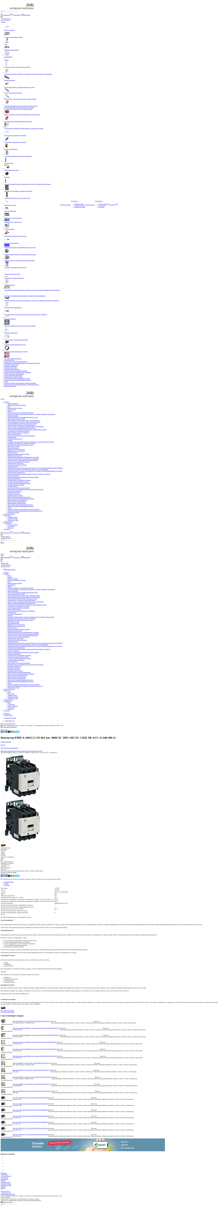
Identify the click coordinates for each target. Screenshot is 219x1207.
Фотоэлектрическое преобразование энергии (21, 506)
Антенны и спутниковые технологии (18, 462)
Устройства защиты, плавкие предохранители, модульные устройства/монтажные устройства (35, 471)
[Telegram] (18, 732)
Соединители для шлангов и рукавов (18, 431)
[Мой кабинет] (1, 17)
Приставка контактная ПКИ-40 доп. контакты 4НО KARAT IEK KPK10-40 (35, 1056)
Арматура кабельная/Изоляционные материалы (21, 428)
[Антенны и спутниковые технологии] (32, 264)
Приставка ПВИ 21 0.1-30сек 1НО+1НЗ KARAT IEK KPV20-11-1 (32, 1084)
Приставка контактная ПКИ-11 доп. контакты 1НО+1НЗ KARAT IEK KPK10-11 (36, 1028)
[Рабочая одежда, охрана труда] (32, 220)
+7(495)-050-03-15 (6, 18)
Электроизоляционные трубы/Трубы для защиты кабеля (24, 422)
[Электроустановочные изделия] (32, 33)
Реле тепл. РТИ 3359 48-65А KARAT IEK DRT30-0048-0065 (30, 1110)
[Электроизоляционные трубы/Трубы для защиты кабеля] (32, 102)
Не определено (12, 437)
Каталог (6, 402)
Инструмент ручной (13, 446)
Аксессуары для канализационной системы (20, 505)
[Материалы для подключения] (32, 214)
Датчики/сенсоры (13, 466)
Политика (10, 528)
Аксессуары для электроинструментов (19, 488)
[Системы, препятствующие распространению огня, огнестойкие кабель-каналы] (32, 180)
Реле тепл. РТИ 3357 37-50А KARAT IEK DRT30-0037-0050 (30, 1128)
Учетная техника (12, 452)
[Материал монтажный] (32, 329)
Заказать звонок (5, 566)
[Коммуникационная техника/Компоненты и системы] (32, 245)
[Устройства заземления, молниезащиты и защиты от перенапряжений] (32, 293)
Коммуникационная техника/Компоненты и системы (23, 457)
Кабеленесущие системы (15, 408)
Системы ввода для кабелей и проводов (19, 480)
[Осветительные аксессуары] (32, 270)
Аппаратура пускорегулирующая (17, 465)
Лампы (10, 411)
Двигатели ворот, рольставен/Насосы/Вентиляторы (23, 460)
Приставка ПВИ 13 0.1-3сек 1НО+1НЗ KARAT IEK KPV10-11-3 (31, 1070)
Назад (9, 575)
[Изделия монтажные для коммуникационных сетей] (32, 84)
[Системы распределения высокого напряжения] (32, 152)
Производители (8, 521)
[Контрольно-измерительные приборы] (32, 232)
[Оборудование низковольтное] (32, 304)
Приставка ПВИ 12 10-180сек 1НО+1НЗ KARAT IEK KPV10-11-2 (32, 1077)
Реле (9, 406)
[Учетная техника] (32, 225)
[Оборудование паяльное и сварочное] (32, 139)
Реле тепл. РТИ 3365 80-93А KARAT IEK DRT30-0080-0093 (30, 1122)
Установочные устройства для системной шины (22, 425)
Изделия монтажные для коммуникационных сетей (23, 417)
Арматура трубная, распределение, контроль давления (23, 509)
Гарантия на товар (13, 520)
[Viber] (11, 732)
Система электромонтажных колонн (18, 481)
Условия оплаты (12, 517)
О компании (7, 523)
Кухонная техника (9, 514)
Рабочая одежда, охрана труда (16, 451)
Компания (4, 1173)
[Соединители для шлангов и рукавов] (32, 132)
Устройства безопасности (15, 439)
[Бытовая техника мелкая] (32, 239)
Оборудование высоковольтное (17, 501)
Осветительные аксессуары (16, 463)
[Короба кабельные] (32, 77)
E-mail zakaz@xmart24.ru (9, 727)
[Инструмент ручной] (32, 201)
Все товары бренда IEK (7, 1012)
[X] (9, 732)
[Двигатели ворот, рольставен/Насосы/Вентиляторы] (32, 257)
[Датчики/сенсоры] (32, 281)
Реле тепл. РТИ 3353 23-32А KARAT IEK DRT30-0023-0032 (30, 1104)
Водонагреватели (13, 486)
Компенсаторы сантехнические (17, 503)
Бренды (3, 1188)
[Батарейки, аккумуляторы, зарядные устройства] (32, 187)
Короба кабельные (13, 416)
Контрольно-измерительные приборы (19, 454)
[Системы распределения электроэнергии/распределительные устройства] (32, 311)
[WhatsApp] (14, 732)
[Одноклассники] (4, 732)
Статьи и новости (13, 524)
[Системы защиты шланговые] (32, 355)
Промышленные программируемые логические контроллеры (25, 489)
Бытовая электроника (14, 492)
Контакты (7, 529)
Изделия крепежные (13, 448)
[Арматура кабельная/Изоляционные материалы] (32, 118)
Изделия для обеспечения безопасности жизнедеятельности (25, 511)
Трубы (9, 508)
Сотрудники (11, 526)
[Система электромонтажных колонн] (32, 342)
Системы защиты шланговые (16, 485)
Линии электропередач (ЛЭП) (16, 419)
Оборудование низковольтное (16, 472)
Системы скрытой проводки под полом (19, 483)
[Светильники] (32, 53)
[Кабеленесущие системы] (32, 47)
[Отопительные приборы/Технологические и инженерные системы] (32, 125)
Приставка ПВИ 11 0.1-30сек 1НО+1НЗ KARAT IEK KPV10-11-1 (32, 1063)
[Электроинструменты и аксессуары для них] (32, 194)
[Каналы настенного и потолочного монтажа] (32, 63)
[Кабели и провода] (32, 26)
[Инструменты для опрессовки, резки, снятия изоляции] (32, 96)
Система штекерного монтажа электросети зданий (22, 423)
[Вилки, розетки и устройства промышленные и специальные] (32, 112)
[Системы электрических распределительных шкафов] (32, 322)
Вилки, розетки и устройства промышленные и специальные (25, 426)
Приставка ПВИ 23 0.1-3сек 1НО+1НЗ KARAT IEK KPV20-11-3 (31, 1021)
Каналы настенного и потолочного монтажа (20, 412)
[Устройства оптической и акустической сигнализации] (32, 251)
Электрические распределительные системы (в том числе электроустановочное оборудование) (35, 468)
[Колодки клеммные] (32, 316)
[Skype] (16, 732)
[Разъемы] (32, 173)
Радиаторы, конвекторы (14, 491)
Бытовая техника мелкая (15, 455)
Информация (4, 1179)
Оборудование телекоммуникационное (19, 497)
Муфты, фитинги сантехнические (17, 500)
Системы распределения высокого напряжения (21, 435)
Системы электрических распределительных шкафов (23, 477)
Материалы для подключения (16, 449)
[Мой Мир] (6, 732)
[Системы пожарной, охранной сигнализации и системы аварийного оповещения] (32, 70)
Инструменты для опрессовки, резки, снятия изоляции (24, 420)
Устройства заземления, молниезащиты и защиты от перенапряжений (28, 469)
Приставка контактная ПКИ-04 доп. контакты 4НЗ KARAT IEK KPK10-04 (34, 1042)
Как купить (7, 515)
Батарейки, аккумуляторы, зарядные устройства (22, 443)
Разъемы (10, 440)
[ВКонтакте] (2, 732)
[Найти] (1, 13)
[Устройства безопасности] (32, 166)
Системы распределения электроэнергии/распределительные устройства (29, 474)
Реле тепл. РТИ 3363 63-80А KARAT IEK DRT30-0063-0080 (30, 1116)
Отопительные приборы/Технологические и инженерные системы (27, 429)
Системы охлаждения (14, 494)
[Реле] (32, 40)
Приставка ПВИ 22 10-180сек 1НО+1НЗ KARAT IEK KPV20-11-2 (32, 1091)
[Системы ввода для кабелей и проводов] (32, 336)
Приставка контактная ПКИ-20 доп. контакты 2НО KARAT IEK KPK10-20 (35, 1049)
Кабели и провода (13, 403)
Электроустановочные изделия (17, 405)
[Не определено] (32, 159)
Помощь (3, 1180)
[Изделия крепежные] (32, 208)
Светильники (11, 409)
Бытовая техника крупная (15, 495)
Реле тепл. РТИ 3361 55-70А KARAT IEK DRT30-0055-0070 (30, 1134)
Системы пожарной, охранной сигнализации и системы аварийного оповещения (31, 414)
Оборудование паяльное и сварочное (18, 432)
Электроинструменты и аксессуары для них (20, 445)
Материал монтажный (14, 478)
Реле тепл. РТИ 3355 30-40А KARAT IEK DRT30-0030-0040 (30, 1097)
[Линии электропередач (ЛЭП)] (32, 90)
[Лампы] (32, 58)
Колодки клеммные (13, 475)
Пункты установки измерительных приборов (21, 498)
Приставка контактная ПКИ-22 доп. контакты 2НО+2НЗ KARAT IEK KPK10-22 (36, 1035)
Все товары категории (7, 1010)
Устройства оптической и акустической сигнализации (23, 458)
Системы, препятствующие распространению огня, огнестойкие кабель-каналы (31, 442)
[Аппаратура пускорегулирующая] (32, 276)
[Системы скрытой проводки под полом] (32, 348)
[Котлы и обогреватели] (32, 145)
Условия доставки (13, 518)
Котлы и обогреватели (14, 434)
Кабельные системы (13, 512)
